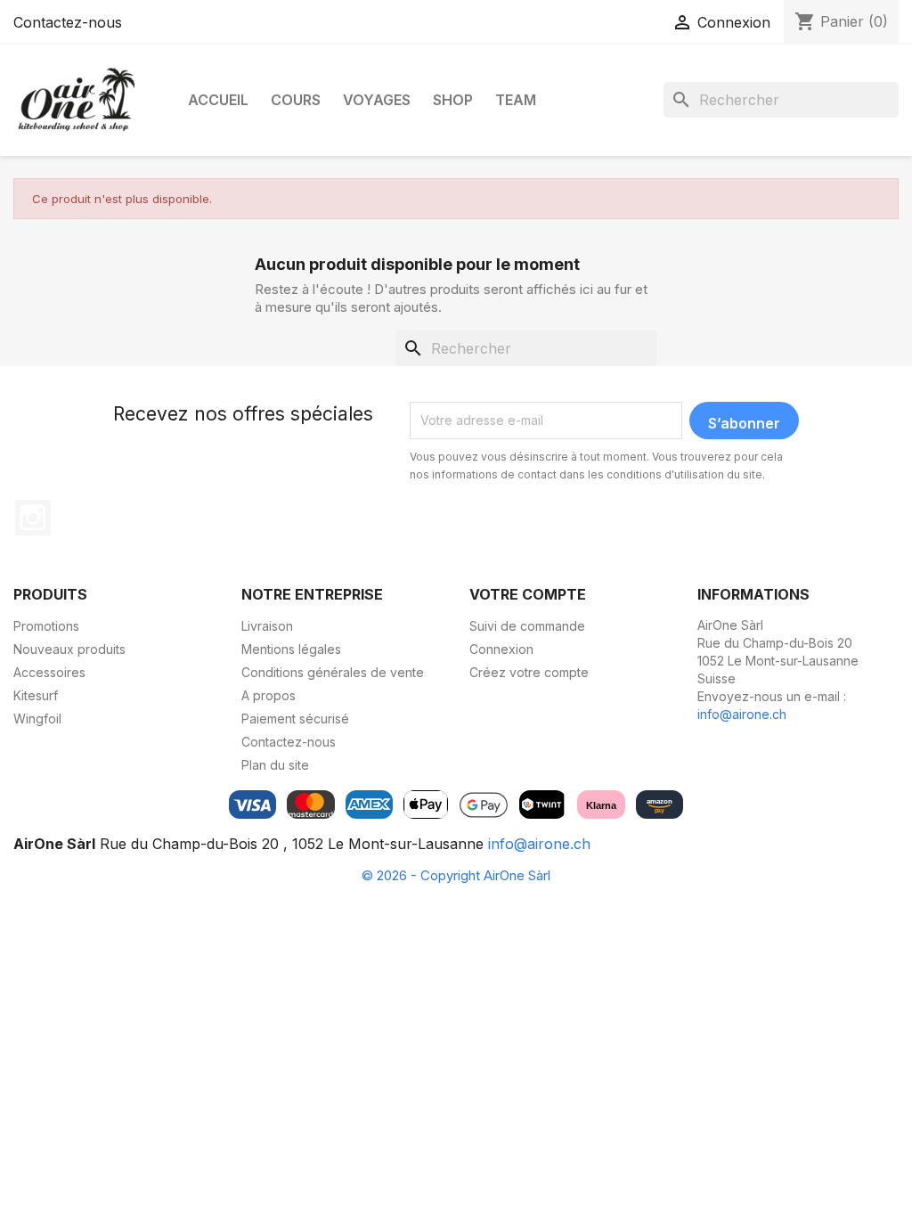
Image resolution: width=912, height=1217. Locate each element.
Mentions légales (291, 649)
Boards (61, 198)
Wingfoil (37, 718)
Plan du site (275, 764)
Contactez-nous (67, 22)
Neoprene (351, 198)
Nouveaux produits (69, 649)
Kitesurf (35, 695)
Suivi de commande (527, 625)
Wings (231, 198)
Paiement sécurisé (295, 718)
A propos (268, 695)
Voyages (377, 100)
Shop (453, 100)
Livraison (267, 625)
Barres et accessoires (104, 290)
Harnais (342, 225)
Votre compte (527, 594)
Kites (54, 262)
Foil (50, 317)
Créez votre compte (529, 672)
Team (515, 100)
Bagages (347, 253)
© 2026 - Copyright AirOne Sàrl (456, 875)
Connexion (501, 649)
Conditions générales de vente (332, 672)
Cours (296, 100)
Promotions (46, 625)
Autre (336, 281)
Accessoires (85, 234)
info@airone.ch (741, 714)
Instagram (33, 517)
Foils (226, 253)
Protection (351, 308)
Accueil (218, 100)
